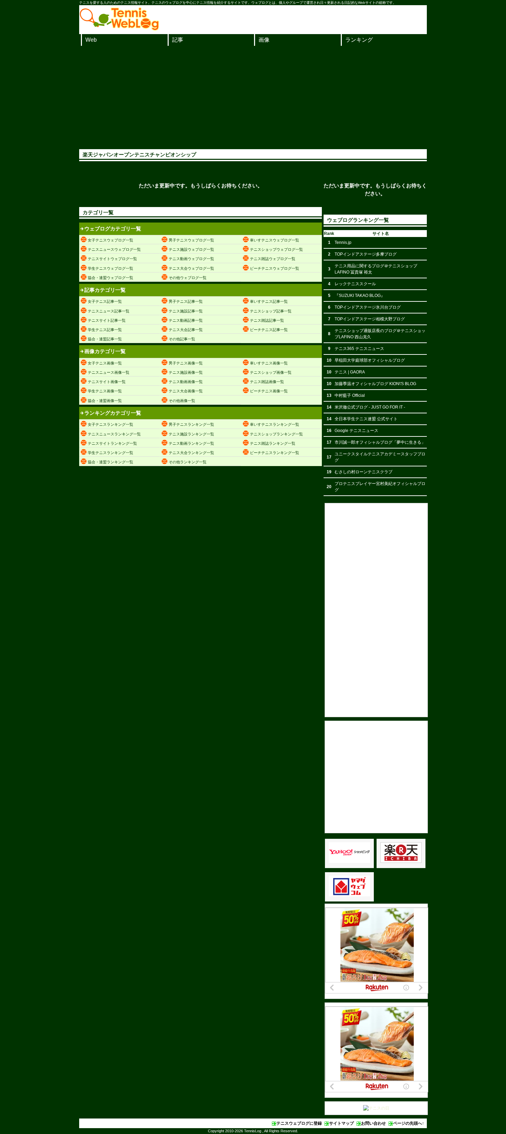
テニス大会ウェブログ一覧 (191, 268)
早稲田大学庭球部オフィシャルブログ (370, 360)
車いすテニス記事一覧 (269, 301)
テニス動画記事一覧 (186, 320)
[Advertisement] (253, 97)
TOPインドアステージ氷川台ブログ (368, 307)
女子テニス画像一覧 (105, 363)
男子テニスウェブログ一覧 (191, 240)
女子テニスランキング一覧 (110, 424)
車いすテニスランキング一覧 (274, 424)
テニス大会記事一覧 (186, 330)
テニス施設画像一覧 (186, 372)
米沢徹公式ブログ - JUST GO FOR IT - (370, 407)
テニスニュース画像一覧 (108, 372)
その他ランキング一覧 (188, 462)
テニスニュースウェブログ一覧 (114, 249)
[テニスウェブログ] (119, 28)
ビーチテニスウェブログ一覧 (274, 268)
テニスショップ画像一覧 (271, 372)
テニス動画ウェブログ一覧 (191, 259)
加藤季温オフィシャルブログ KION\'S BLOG (375, 383)
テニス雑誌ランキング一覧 (272, 443)
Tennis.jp (343, 242)
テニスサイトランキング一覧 (112, 443)
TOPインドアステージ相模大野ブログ (370, 319)
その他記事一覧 (182, 339)
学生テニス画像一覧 (105, 391)
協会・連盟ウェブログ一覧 (110, 278)
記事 (177, 40)
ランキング (359, 40)
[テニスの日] (376, 1108)
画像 (264, 40)
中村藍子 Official (350, 395)
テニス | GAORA (350, 372)
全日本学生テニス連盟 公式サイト (366, 418)
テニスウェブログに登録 (299, 1123)
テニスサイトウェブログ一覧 (112, 259)
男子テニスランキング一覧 (191, 424)
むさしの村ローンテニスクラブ (363, 472)
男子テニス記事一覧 (186, 301)
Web (91, 40)
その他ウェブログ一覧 (188, 278)
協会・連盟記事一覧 (105, 339)
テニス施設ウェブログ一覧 (191, 249)
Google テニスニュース (356, 430)
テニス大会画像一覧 (186, 391)
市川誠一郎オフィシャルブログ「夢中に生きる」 (380, 442)
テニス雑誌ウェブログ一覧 (272, 259)
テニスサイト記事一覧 (107, 320)
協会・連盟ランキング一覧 (110, 462)
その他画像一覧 (182, 401)
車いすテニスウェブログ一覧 (274, 240)
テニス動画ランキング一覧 (191, 443)
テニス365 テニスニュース (359, 348)
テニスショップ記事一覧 (271, 311)
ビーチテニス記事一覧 (269, 330)
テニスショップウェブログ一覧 (276, 249)
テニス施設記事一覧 (186, 311)
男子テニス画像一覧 (186, 363)
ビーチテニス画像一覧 (269, 391)
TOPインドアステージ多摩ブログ (366, 254)
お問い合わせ (373, 1123)
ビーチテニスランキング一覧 (274, 453)
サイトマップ (341, 1123)
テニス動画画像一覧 (186, 382)
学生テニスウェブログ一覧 (110, 268)
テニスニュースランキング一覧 (114, 434)
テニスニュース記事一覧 (108, 311)
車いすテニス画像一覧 (269, 363)
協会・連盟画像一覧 (105, 401)
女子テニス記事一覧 (105, 301)
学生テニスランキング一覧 (110, 453)
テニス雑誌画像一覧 (267, 382)
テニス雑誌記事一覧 (267, 320)
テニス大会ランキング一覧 (191, 453)
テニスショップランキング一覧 (276, 434)
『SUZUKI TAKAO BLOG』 (360, 295)
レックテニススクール (355, 283)
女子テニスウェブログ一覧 (110, 240)
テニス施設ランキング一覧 (191, 434)
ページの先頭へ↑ (408, 1123)
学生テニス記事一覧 (105, 330)
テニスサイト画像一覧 (107, 382)
